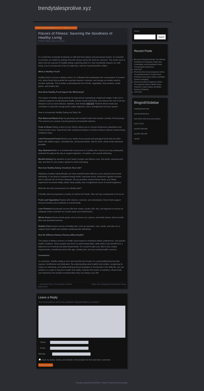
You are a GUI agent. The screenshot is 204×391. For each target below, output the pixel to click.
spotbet (137, 139)
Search (136, 31)
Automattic (123, 383)
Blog (48, 41)
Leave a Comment (57, 41)
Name (42, 342)
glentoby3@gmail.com (52, 28)
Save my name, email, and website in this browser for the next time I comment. (76, 360)
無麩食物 (90, 104)
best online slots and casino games (147, 119)
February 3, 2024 (69, 28)
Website (41, 354)
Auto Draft (138, 69)
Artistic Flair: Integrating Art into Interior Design (108, 284)
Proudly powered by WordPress (88, 383)
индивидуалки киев (141, 109)
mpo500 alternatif (140, 129)
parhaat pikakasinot (141, 114)
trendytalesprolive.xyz (64, 8)
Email (41, 348)
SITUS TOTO (139, 124)
